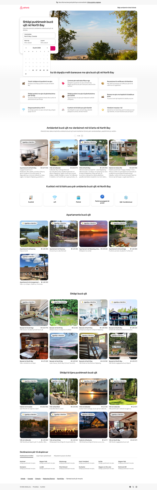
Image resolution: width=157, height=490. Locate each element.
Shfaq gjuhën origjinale (94, 2)
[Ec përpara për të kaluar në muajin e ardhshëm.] (47, 47)
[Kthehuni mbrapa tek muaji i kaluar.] (26, 47)
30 (47, 70)
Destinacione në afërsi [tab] (26, 456)
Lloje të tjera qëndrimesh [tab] (43, 456)
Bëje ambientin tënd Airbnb (126, 8)
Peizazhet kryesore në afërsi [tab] (62, 456)
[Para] (81, 135)
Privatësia (36, 487)
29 (44, 70)
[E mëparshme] (75, 135)
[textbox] (31, 43)
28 (40, 70)
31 (25, 74)
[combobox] (39, 36)
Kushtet (42, 487)
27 (36, 70)
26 (33, 70)
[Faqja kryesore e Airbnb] (24, 8)
